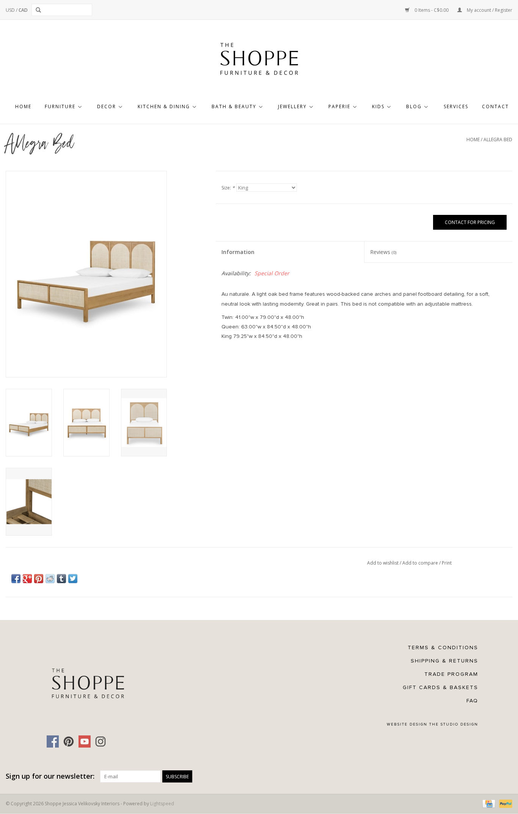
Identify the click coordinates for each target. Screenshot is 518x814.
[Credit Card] (488, 803)
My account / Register (489, 10)
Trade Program (451, 674)
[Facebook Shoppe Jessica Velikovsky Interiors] (53, 741)
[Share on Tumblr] (61, 578)
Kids (378, 106)
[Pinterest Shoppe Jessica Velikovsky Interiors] (69, 741)
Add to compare (420, 563)
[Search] (39, 10)
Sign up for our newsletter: (50, 776)
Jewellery (292, 106)
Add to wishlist (383, 563)
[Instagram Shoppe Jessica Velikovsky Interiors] (100, 741)
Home (23, 106)
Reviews (383, 252)
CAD (23, 10)
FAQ (472, 700)
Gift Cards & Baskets (440, 687)
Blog (414, 106)
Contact (495, 106)
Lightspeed (162, 803)
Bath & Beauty (234, 106)
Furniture (60, 106)
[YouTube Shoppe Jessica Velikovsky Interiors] (84, 741)
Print (447, 563)
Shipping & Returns (444, 661)
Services (456, 106)
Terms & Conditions (443, 647)
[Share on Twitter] (72, 578)
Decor (106, 106)
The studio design (453, 724)
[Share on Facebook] (15, 578)
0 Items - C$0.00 (431, 10)
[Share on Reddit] (50, 578)
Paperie (339, 106)
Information (237, 252)
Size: (228, 188)
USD (11, 10)
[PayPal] (504, 803)
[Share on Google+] (27, 578)
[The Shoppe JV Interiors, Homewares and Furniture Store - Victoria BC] (259, 61)
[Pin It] (38, 578)
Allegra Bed (497, 139)
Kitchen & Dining (164, 106)
